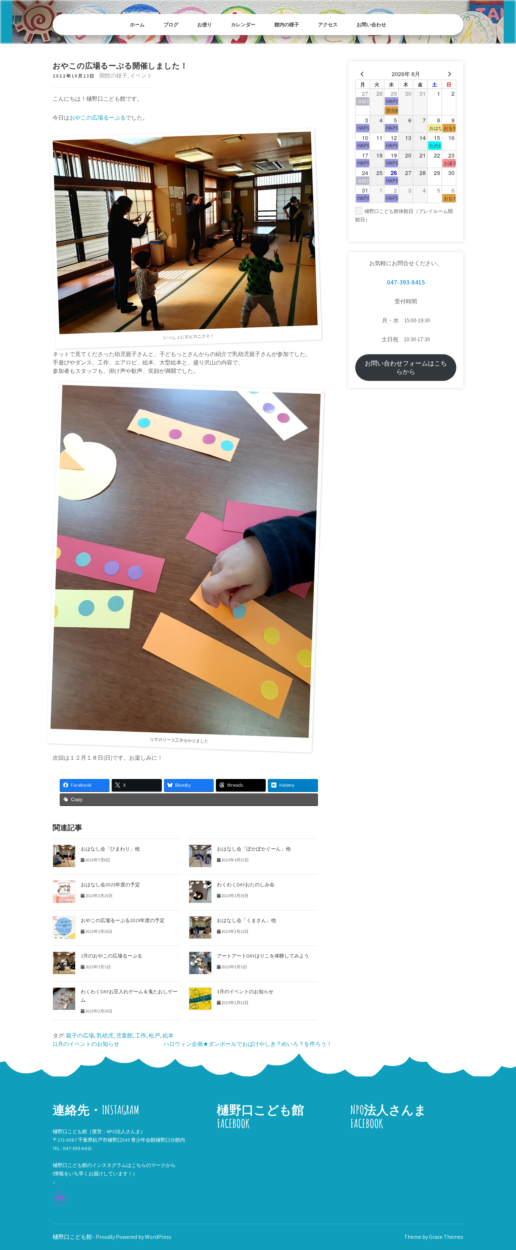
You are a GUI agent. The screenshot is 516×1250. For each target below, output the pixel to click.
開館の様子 (113, 75)
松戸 (154, 1035)
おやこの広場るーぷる (98, 117)
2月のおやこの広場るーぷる (111, 956)
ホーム (137, 24)
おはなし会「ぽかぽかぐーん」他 (254, 849)
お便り (204, 24)
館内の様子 (286, 24)
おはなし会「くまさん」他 (246, 920)
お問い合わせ (371, 24)
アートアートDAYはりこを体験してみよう (263, 956)
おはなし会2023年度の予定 (110, 884)
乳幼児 (105, 1035)
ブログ (171, 24)
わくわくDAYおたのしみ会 (245, 884)
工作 (140, 1035)
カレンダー (243, 24)
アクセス (328, 24)
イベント (141, 75)
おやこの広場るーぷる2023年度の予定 (123, 920)
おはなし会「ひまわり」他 (110, 849)
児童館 (124, 1035)
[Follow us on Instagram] (60, 1198)
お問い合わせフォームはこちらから (406, 367)
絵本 (168, 1035)
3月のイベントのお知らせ (245, 991)
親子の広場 (80, 1035)
